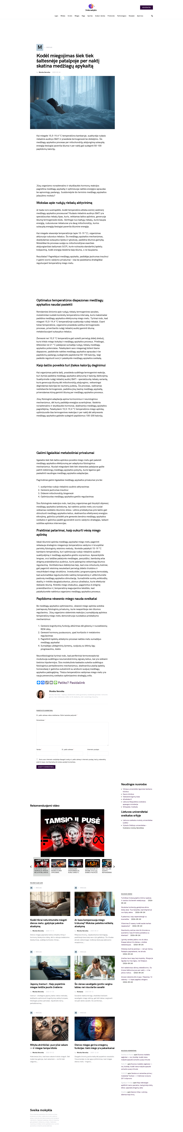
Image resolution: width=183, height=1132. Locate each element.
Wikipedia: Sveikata (130, 807)
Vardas (39, 749)
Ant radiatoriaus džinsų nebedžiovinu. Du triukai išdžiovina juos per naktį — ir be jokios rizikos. (136, 970)
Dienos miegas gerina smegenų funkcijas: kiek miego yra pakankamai (94, 1046)
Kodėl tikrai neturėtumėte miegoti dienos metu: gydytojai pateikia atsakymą (48, 923)
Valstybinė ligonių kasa (131, 797)
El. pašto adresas (68, 749)
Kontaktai (146, 7)
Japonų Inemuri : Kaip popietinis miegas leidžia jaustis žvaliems (47, 986)
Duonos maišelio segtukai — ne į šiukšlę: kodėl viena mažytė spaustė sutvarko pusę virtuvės (135, 1057)
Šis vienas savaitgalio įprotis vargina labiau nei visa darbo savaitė (93, 986)
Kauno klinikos (128, 794)
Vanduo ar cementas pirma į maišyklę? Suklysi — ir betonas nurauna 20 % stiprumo (136, 1076)
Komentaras (40, 720)
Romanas (80, 992)
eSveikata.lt (127, 799)
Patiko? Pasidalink (71, 683)
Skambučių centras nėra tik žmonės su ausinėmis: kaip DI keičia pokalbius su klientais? (135, 932)
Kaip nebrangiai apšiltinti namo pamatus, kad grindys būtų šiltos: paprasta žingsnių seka (137, 1085)
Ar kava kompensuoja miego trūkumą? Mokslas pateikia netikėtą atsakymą (94, 923)
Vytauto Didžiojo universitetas (134, 825)
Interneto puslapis (93, 749)
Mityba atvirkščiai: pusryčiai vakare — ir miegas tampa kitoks (49, 1046)
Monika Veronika (44, 72)
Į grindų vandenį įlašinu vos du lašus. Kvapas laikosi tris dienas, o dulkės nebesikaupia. (134, 942)
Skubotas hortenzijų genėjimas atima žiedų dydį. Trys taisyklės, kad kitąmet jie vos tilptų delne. (136, 909)
